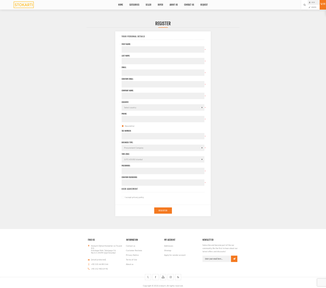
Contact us (130, 246)
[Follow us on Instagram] (171, 277)
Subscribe (234, 259)
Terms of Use (131, 259)
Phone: (124, 114)
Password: (126, 165)
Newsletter (130, 126)
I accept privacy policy (134, 197)
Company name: (128, 90)
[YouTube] (163, 277)
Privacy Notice (132, 255)
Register (313, 7)
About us (130, 264)
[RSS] (178, 277)
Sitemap (167, 250)
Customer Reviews (134, 250)
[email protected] (98, 259)
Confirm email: (128, 79)
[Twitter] (148, 277)
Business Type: (127, 142)
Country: (125, 102)
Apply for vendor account (175, 255)
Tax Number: (126, 131)
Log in (313, 2)
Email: (124, 67)
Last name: (126, 56)
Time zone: (126, 154)
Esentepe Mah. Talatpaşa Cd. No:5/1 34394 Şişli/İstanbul (103, 251)
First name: (126, 44)
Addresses (168, 246)
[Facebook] (156, 277)
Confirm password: (129, 177)
